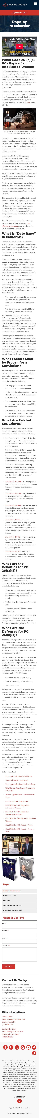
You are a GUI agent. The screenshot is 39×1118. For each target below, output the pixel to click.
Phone (5, 931)
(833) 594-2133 (20, 12)
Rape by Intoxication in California (18, 776)
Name (4, 923)
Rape (6, 884)
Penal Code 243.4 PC (13, 505)
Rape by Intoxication (11, 891)
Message (6, 946)
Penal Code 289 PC (12, 520)
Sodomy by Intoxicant (12, 905)
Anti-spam (29, 1113)
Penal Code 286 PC (12, 551)
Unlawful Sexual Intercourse (16, 780)
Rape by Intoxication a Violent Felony (20, 784)
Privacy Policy (20, 1113)
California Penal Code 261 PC (16, 801)
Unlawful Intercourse (12, 910)
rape (28, 102)
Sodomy (6, 901)
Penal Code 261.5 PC (13, 482)
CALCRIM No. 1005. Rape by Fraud (18, 825)
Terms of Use (11, 1113)
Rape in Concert (9, 896)
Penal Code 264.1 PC (13, 493)
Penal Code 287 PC (12, 537)
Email (5, 938)
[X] (19, 1101)
